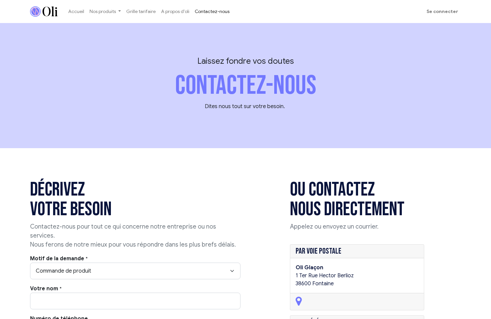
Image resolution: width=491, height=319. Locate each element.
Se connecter (442, 11)
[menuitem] (76, 11)
